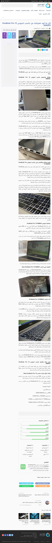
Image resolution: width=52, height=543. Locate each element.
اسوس (45, 477)
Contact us (43, 541)
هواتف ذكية (34, 10)
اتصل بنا (45, 1)
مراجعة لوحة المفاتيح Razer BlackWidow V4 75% (46, 522)
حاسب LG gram (42, 238)
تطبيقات (18, 10)
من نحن (49, 1)
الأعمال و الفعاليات (8, 10)
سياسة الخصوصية (34, 1)
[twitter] (9, 35)
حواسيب (42, 28)
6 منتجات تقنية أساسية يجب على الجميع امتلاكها (23, 522)
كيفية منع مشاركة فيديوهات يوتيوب (42, 495)
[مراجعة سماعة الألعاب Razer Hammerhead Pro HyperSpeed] (34, 516)
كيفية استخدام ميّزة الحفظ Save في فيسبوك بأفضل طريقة (25, 495)
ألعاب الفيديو (46, 14)
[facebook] (14, 35)
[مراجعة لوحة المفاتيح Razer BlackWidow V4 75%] (45, 516)
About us (48, 541)
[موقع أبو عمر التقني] (44, 534)
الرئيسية (48, 10)
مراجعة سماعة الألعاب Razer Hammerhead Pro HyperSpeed (34, 522)
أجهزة (47, 518)
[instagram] (4, 35)
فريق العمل (41, 1)
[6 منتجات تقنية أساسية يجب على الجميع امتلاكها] (23, 516)
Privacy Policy (36, 541)
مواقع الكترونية (25, 10)
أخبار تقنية (41, 10)
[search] (3, 17)
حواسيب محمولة (40, 477)
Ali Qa (47, 28)
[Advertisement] (17, 5)
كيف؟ (40, 14)
